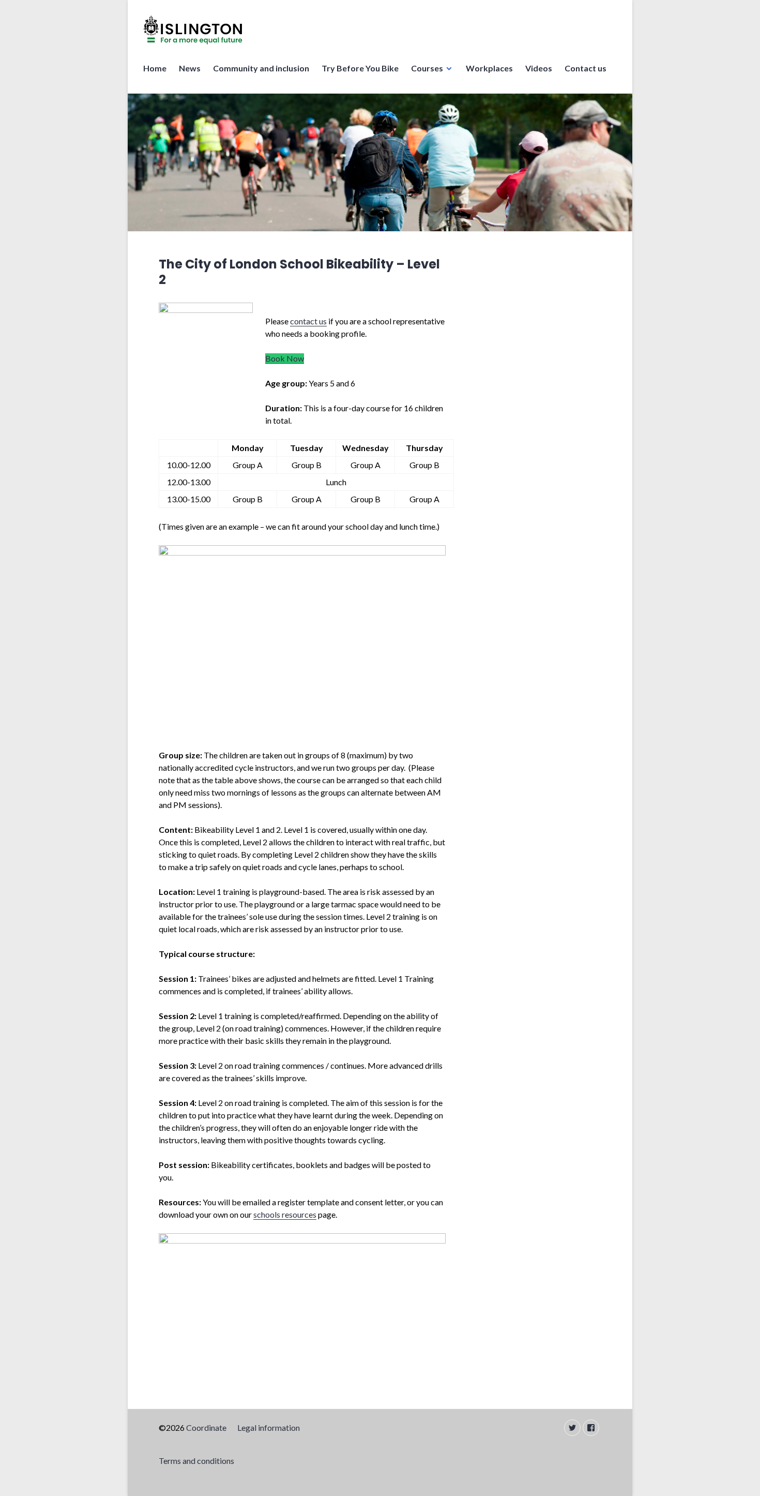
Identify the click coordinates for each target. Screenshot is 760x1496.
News (190, 68)
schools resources (284, 1214)
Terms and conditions (196, 1460)
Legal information (268, 1427)
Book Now (284, 358)
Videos (538, 68)
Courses (427, 68)
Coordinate (206, 1427)
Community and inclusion (261, 68)
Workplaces (489, 68)
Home (154, 68)
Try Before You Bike (360, 68)
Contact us (585, 68)
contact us (308, 321)
